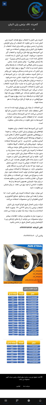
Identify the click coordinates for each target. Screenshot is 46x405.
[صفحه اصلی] (34, 30)
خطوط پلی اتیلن (36, 49)
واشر (7, 64)
